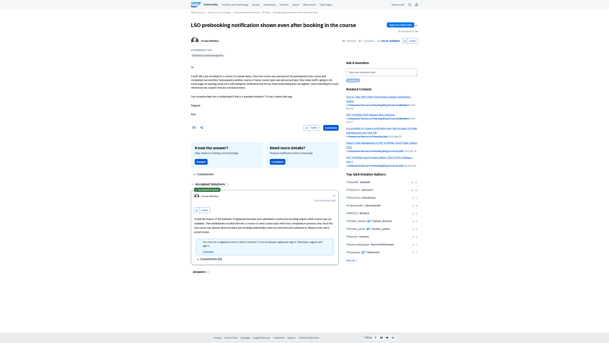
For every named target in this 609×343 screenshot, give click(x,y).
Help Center (309, 4)
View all (350, 260)
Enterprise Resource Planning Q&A (368, 136)
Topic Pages (326, 4)
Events (295, 4)
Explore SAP (398, 4)
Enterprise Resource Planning (246, 13)
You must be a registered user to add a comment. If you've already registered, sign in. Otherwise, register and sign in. (262, 244)
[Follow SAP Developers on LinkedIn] (393, 337)
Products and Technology (235, 4)
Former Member (210, 41)
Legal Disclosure (261, 337)
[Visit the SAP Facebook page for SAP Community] (375, 337)
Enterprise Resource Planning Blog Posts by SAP (376, 151)
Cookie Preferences (309, 337)
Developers (270, 4)
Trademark (278, 337)
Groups (256, 4)
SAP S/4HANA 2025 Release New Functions (370, 115)
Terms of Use (230, 337)
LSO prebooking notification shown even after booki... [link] (295, 13)
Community (210, 4)
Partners (284, 4)
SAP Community (198, 13)
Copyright (245, 337)
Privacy (217, 337)
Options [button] (416, 25)
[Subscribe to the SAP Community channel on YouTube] (387, 337)
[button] (404, 41)
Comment (331, 128)
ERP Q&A (266, 13)
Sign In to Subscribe (400, 25)
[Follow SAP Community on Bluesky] (381, 337)
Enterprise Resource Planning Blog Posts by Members (379, 105)
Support (291, 337)
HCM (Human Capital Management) (207, 55)
